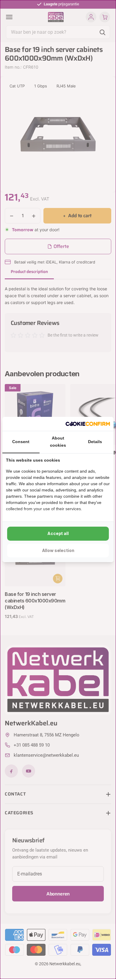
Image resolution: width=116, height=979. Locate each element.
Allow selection (58, 550)
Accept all (58, 533)
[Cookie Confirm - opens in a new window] (87, 424)
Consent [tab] (20, 441)
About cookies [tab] (58, 442)
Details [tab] (95, 441)
